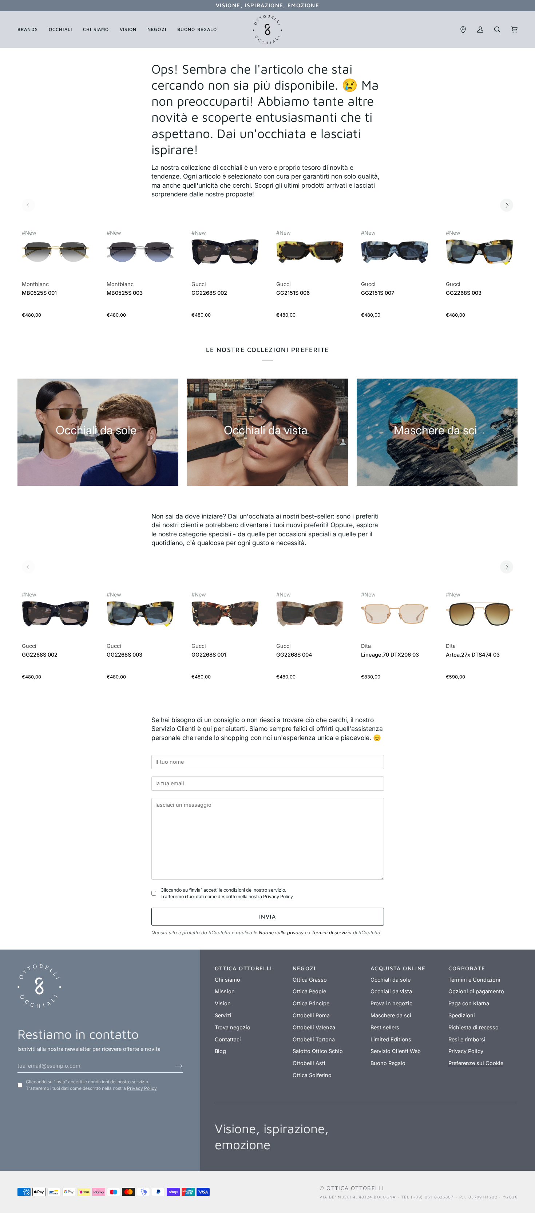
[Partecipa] (173, 1066)
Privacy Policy (278, 896)
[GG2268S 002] (225, 256)
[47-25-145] (479, 614)
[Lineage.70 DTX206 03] (394, 618)
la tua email (171, 773)
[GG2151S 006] (310, 256)
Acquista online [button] (398, 968)
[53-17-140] (225, 252)
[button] (30, 29)
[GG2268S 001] (225, 618)
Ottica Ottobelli (355, 1188)
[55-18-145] (55, 252)
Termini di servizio (332, 932)
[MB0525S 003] (140, 256)
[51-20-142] (394, 614)
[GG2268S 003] (479, 256)
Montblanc (35, 284)
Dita (366, 646)
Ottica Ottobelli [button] (243, 968)
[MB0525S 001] (55, 256)
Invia (267, 916)
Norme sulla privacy (281, 932)
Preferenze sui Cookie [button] (475, 1063)
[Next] (506, 205)
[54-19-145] (310, 252)
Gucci (198, 284)
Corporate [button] (466, 968)
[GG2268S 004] (310, 618)
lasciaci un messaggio (185, 794)
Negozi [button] (304, 968)
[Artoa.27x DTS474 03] (479, 618)
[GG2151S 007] (394, 256)
